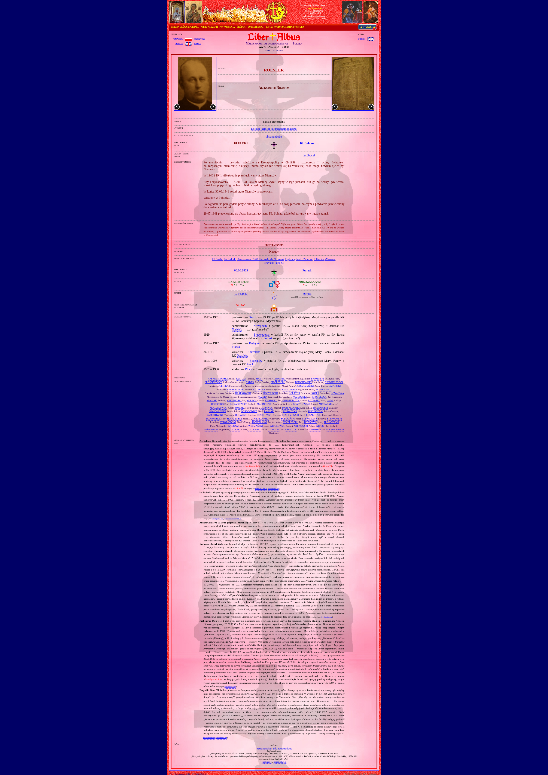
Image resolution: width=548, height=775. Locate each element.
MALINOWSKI (265, 404)
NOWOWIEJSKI (217, 411)
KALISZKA (259, 389)
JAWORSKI (335, 386)
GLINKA (224, 386)
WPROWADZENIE (209, 27)
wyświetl (178, 38)
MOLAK (239, 407)
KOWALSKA (337, 393)
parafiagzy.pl (267, 762)
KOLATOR (294, 393)
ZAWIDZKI (315, 429)
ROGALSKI (241, 415)
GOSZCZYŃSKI (305, 386)
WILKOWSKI (301, 426)
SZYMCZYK (310, 422)
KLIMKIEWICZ (324, 389)
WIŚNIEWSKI (211, 429)
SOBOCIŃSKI (288, 418)
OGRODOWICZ (249, 411)
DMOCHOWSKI (303, 382)
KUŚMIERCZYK (290, 400)
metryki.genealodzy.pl (282, 748)
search (197, 43)
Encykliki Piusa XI (274, 262)
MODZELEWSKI (218, 407)
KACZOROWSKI (235, 389)
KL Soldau (217, 259)
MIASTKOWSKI (301, 404)
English (361, 38)
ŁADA (330, 400)
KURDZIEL (271, 400)
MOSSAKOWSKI (291, 407)
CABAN (250, 382)
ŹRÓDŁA (241, 27)
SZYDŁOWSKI (290, 422)
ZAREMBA (274, 429)
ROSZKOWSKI (264, 415)
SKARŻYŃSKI (234, 418)
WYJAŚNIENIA (227, 27)
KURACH (251, 400)
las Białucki (230, 259)
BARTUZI (241, 378)
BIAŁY (259, 378)
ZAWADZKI (291, 429)
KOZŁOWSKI (300, 397)
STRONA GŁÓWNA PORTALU (185, 27)
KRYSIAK (212, 400)
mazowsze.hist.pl (261, 489)
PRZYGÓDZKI (315, 411)
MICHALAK (325, 404)
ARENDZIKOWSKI (218, 378)
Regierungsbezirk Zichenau (299, 259)
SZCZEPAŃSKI (259, 422)
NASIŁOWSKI (320, 407)
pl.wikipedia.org (273, 489)
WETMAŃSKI (255, 426)
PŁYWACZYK (290, 411)
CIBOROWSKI (278, 382)
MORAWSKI (267, 407)
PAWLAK (269, 411)
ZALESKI (235, 429)
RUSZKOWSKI (314, 415)
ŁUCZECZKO (217, 404)
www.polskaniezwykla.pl (232, 519)
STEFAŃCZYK (309, 418)
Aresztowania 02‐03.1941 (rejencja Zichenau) (260, 259)
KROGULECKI (319, 397)
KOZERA (262, 397)
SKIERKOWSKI (260, 418)
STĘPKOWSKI (334, 418)
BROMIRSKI (317, 378)
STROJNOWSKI (228, 422)
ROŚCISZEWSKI (290, 415)
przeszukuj (199, 38)
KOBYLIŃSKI (270, 393)
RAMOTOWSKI (215, 415)
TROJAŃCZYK (331, 422)
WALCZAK (234, 426)
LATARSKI (314, 400)
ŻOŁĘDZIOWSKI (335, 429)
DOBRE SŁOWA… (256, 27)
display (179, 43)
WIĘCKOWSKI (277, 426)
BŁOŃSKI (280, 378)
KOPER (315, 393)
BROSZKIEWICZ (213, 382)
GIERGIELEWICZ (334, 382)
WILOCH (320, 426)
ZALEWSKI (254, 429)
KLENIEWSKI (289, 389)
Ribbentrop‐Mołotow (324, 259)
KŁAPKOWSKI (243, 393)
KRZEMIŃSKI (234, 400)
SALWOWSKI (213, 418)
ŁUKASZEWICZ (238, 404)
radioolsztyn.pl (280, 762)
